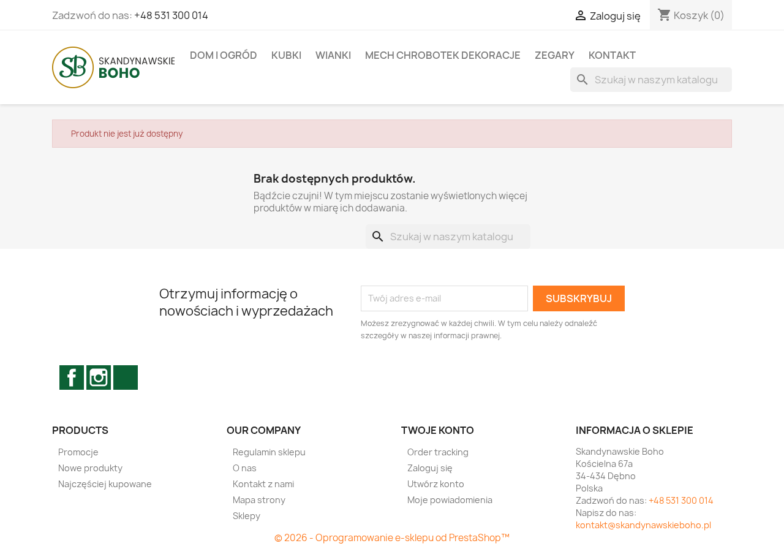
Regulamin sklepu (269, 452)
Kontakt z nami (263, 484)
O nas (245, 468)
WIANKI (333, 55)
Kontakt (612, 55)
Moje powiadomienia (449, 500)
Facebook (71, 377)
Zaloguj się (430, 468)
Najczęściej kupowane (105, 484)
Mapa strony (259, 500)
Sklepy (246, 516)
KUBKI (286, 55)
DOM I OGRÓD (223, 55)
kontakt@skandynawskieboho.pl (643, 525)
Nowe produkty (90, 468)
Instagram (98, 377)
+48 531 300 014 (171, 15)
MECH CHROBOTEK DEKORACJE (443, 55)
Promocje (78, 452)
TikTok (125, 377)
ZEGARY (555, 55)
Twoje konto (437, 430)
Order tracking (438, 452)
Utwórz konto (435, 484)
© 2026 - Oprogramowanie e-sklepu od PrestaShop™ (392, 537)
